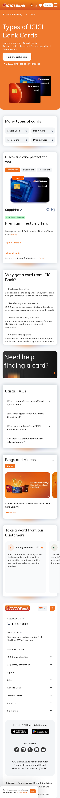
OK (32, 791)
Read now (11, 512)
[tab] (12, 170)
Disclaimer (47, 783)
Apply (9, 242)
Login (48, 5)
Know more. (22, 792)
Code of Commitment (38, 787)
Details (17, 242)
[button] (30, 459)
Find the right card (17, 56)
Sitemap (10, 783)
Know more (9, 49)
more (14, 234)
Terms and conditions (28, 783)
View (42, 258)
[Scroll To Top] (52, 608)
